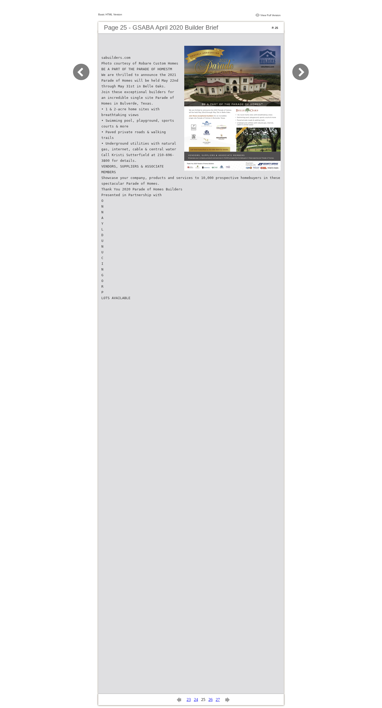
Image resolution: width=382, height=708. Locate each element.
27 (218, 699)
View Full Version (270, 15)
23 (189, 699)
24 (196, 699)
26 (210, 699)
